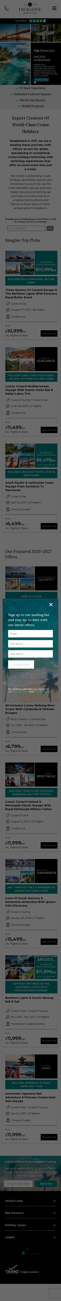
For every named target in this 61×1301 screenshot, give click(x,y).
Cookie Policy (21, 691)
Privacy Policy (42, 691)
